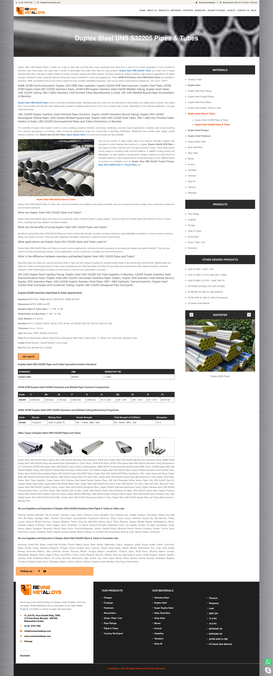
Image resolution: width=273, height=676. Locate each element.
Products (164, 10)
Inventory (200, 10)
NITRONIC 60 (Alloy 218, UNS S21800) (206, 286)
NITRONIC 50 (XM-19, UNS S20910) (205, 292)
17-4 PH (213, 618)
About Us (152, 10)
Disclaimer (25, 655)
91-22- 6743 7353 (25, 2)
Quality (231, 10)
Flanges (191, 225)
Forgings (192, 220)
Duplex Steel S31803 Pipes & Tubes (211, 120)
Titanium (192, 187)
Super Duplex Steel (197, 142)
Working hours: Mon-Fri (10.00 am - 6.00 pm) (239, 2)
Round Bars (193, 237)
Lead (211, 608)
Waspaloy (192, 193)
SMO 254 (213, 613)
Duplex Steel (194, 85)
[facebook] (39, 571)
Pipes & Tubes (194, 231)
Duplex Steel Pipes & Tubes (201, 114)
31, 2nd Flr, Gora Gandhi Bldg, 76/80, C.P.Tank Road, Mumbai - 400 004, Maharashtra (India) (42, 618)
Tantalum (192, 176)
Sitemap (28, 641)
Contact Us (243, 10)
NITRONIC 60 (215, 633)
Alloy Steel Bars (195, 147)
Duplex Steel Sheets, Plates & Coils (204, 108)
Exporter (188, 10)
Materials (176, 10)
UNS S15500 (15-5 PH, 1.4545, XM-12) (206, 280)
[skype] (268, 669)
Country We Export (113, 633)
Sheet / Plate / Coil (196, 242)
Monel (191, 159)
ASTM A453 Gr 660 (218, 638)
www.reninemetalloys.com (37, 636)
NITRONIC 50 (215, 628)
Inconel (191, 164)
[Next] (249, 315)
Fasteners (192, 248)
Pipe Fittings (193, 214)
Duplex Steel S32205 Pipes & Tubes (212, 124)
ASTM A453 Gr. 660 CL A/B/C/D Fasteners (208, 298)
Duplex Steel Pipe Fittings (200, 91)
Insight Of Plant (217, 10)
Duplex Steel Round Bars (199, 102)
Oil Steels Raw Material (199, 303)
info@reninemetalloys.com (50, 2)
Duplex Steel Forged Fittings (201, 96)
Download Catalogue (206, 2)
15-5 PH (213, 623)
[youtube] (44, 571)
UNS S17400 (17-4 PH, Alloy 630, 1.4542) (207, 275)
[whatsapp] (268, 661)
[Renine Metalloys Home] (41, 589)
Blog (253, 10)
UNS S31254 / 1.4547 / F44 (200, 269)
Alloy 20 (191, 181)
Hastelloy (192, 170)
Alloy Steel (193, 153)
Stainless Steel (195, 79)
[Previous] (191, 315)
